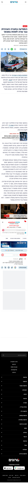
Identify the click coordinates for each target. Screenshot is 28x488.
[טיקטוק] (12, 267)
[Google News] (15, 267)
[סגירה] (3, 222)
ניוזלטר (14, 372)
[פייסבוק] (2, 267)
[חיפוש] (2, 2)
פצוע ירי (11, 125)
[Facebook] (5, 49)
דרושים (14, 364)
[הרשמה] (3, 230)
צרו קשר (16, 475)
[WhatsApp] (12, 49)
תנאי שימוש (5, 475)
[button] (26, 203)
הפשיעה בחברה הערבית (19, 75)
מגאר (10, 80)
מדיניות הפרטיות (16, 477)
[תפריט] (25, 2)
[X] (8, 49)
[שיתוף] (2, 49)
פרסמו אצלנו (22, 475)
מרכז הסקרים (14, 361)
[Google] (15, 49)
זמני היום (11, 475)
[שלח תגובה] (2, 255)
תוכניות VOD (14, 367)
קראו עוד (6, 215)
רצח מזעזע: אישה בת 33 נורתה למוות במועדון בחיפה (10, 137)
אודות (9, 477)
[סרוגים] (14, 460)
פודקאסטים (14, 370)
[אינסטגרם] (8, 267)
